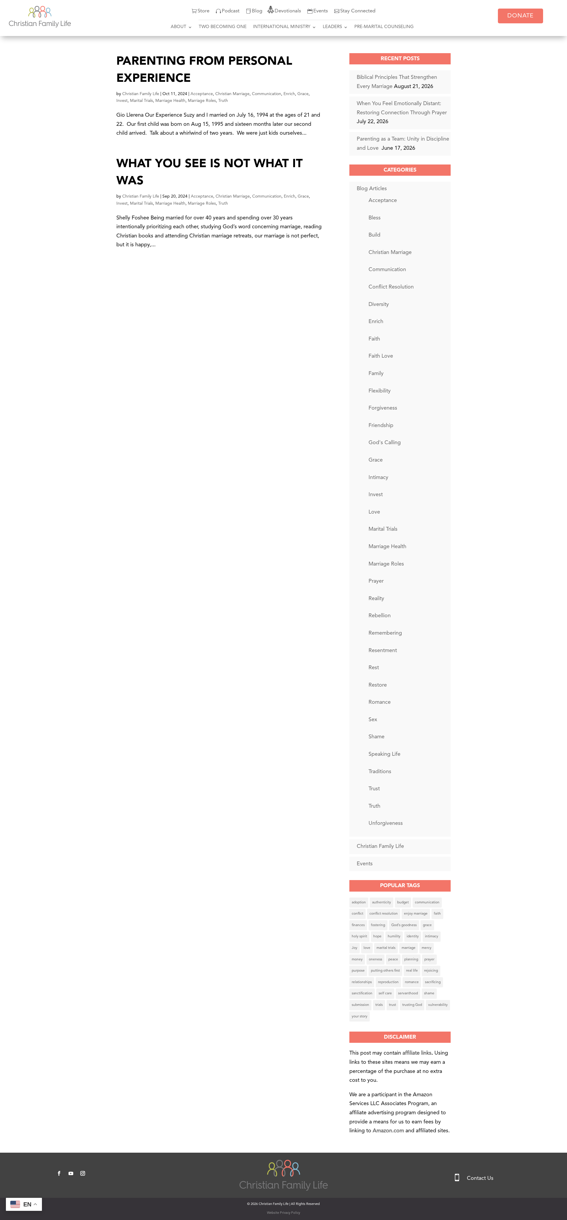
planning (411, 959)
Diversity (379, 304)
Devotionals (288, 11)
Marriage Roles (202, 101)
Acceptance (201, 94)
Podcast (230, 11)
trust (392, 1005)
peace (393, 959)
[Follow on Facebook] (59, 1173)
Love (374, 512)
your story (359, 1016)
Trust (374, 788)
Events (320, 11)
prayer (429, 959)
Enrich (289, 94)
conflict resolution (383, 914)
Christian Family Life (140, 94)
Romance (380, 702)
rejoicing (431, 971)
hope (377, 936)
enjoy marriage (416, 914)
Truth (223, 101)
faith (437, 914)
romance (412, 982)
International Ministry (281, 27)
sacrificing (433, 982)
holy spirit (359, 936)
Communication (266, 94)
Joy (354, 948)
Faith (374, 339)
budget (403, 902)
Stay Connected (357, 11)
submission (360, 1005)
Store (203, 11)
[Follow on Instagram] (82, 1173)
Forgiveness (383, 408)
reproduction (388, 982)
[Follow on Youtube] (71, 1173)
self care (385, 993)
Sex (373, 719)
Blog (257, 11)
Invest (122, 101)
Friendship (381, 425)
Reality (376, 598)
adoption (359, 902)
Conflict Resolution (391, 287)
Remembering (385, 633)
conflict (357, 914)
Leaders (332, 27)
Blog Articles (372, 188)
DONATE (520, 16)
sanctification (362, 993)
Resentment (383, 650)
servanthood (408, 993)
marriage (409, 948)
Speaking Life (384, 754)
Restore (378, 685)
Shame (376, 737)
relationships (362, 982)
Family (376, 373)
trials (379, 1005)
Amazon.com (389, 1130)
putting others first (385, 971)
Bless (375, 218)
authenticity (381, 902)
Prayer (376, 581)
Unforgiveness (386, 823)
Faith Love (381, 356)
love (367, 948)
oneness (375, 959)
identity (413, 936)
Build (374, 235)
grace (427, 925)
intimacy (431, 936)
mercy (426, 948)
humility (394, 936)
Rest (374, 667)
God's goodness (404, 925)
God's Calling (385, 442)
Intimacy (378, 477)
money (357, 959)
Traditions (380, 771)
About (178, 27)
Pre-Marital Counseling (384, 27)
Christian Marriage (232, 94)
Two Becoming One (223, 27)
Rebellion (380, 615)
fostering (378, 925)
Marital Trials (141, 101)
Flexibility (380, 391)
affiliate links (417, 1053)
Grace (303, 94)
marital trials (386, 948)
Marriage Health (170, 101)
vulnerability (438, 1005)
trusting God (412, 1005)
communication (427, 902)
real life (412, 971)
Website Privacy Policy (283, 1213)
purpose (358, 971)
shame (429, 993)
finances (358, 925)
